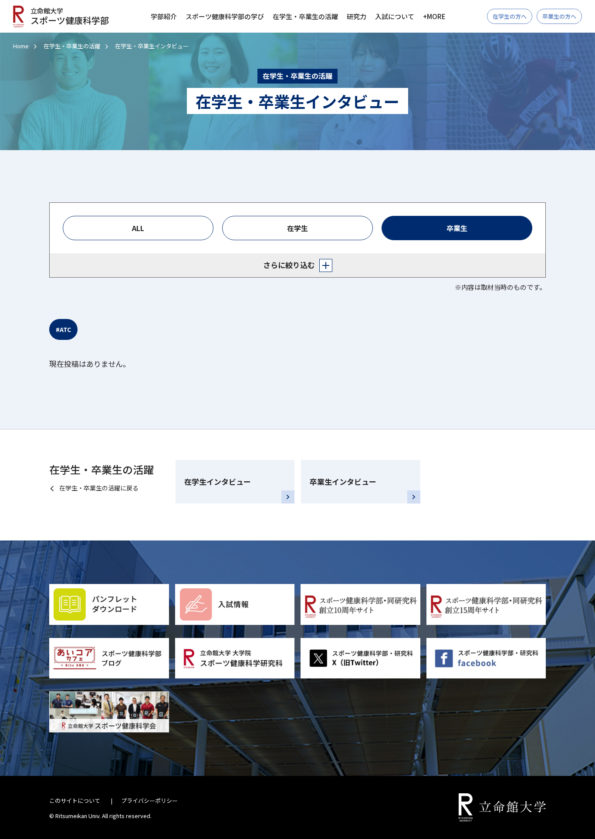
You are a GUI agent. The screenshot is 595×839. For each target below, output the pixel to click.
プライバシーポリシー (149, 800)
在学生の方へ (510, 16)
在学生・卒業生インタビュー (152, 46)
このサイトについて (74, 800)
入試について (394, 16)
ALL (138, 228)
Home (21, 46)
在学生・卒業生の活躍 (72, 46)
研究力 (356, 16)
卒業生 (456, 228)
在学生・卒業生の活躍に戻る (99, 487)
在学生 (297, 228)
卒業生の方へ (559, 16)
